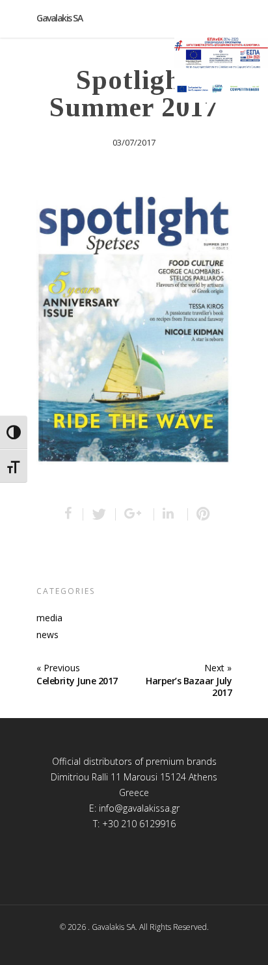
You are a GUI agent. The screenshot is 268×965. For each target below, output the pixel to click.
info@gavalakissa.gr (139, 808)
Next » (218, 668)
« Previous (58, 668)
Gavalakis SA (59, 18)
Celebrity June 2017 (77, 681)
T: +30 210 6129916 (134, 823)
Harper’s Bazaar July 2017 (189, 687)
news (47, 635)
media (49, 618)
